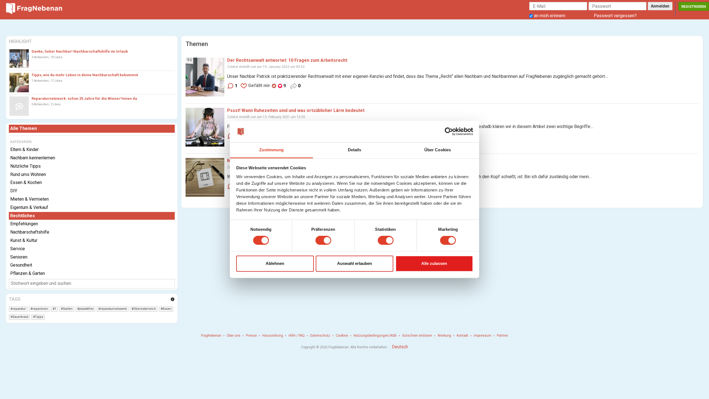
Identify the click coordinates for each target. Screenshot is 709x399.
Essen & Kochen (26, 182)
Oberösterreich (144, 309)
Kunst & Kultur (23, 240)
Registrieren (693, 6)
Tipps (39, 317)
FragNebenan (211, 335)
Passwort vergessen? (615, 15)
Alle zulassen (434, 263)
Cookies (342, 335)
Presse (251, 335)
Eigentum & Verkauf (29, 207)
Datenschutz (320, 335)
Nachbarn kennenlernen (32, 157)
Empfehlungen (24, 223)
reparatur (19, 309)
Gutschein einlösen (417, 335)
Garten (68, 309)
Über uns (233, 335)
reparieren (40, 309)
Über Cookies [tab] (437, 149)
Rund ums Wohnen (28, 174)
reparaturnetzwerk (113, 309)
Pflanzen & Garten (27, 273)
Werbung (444, 335)
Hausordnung (272, 335)
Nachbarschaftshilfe (29, 232)
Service (17, 248)
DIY (13, 190)
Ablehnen (275, 263)
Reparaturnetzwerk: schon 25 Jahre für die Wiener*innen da (84, 98)
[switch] (323, 240)
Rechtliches (22, 215)
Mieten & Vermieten (29, 199)
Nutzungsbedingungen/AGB (375, 335)
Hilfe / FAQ (297, 335)
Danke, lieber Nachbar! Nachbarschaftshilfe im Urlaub (80, 51)
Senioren (18, 257)
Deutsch (400, 346)
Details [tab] (354, 149)
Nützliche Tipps (25, 166)
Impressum (482, 335)
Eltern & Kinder (24, 149)
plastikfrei (86, 309)
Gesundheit (21, 265)
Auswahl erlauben (354, 263)
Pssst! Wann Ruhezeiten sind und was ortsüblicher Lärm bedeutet (295, 110)
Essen (167, 309)
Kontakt (462, 335)
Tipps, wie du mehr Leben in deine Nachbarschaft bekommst (85, 75)
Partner (502, 335)
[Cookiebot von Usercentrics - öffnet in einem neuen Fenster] (449, 131)
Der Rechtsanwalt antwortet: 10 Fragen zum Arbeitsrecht (287, 60)
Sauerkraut (20, 317)
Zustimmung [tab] (271, 149)
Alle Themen (23, 128)
